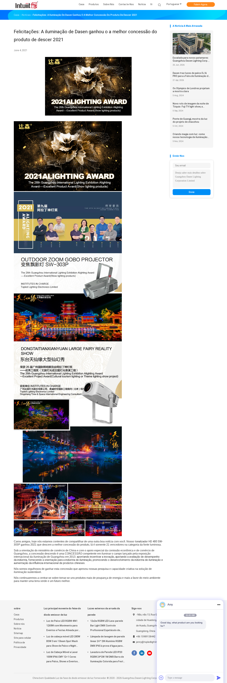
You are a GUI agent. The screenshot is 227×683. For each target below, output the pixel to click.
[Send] (218, 677)
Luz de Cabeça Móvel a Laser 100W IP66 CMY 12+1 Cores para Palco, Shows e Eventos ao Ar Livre (62, 657)
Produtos (19, 619)
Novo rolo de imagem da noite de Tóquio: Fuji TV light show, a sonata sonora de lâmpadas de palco (191, 105)
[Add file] (161, 677)
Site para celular (22, 638)
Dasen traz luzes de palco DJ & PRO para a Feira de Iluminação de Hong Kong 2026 (191, 75)
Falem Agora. (201, 4)
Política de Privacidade (20, 644)
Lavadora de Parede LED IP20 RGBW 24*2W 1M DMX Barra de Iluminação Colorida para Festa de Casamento (107, 657)
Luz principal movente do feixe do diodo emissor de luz (62, 611)
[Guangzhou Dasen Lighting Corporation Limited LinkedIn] (142, 653)
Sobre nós (19, 624)
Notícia (17, 628)
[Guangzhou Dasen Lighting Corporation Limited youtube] (149, 653)
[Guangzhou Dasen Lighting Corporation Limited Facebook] (134, 653)
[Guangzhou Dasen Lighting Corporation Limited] (26, 5)
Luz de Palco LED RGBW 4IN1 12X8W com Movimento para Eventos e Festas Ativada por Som (62, 626)
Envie (191, 192)
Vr (151, 4)
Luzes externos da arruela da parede (104, 611)
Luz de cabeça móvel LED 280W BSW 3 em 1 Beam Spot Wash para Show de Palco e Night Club (63, 641)
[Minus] (219, 605)
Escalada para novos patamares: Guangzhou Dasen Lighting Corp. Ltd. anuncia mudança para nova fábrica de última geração (191, 59)
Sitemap (18, 633)
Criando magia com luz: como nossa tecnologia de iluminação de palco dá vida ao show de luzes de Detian (191, 136)
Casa (16, 614)
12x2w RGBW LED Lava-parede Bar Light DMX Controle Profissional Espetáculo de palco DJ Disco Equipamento (106, 626)
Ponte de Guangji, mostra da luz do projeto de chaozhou (190, 120)
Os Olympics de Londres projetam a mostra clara (191, 90)
